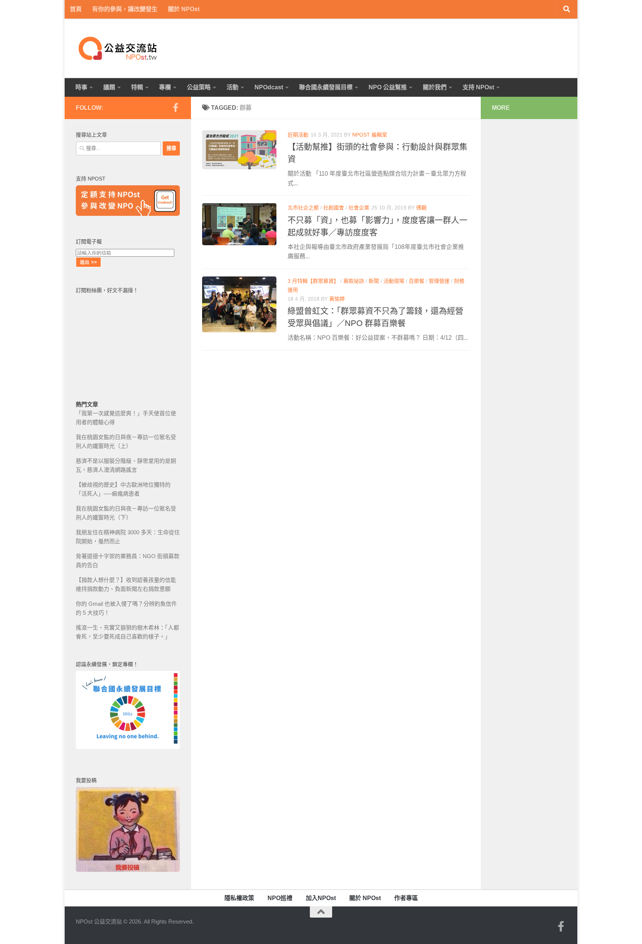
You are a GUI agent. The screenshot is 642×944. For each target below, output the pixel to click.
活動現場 (393, 281)
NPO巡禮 (280, 898)
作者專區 (406, 898)
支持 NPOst (478, 87)
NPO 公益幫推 (388, 87)
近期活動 (298, 135)
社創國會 (333, 208)
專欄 (165, 87)
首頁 (76, 9)
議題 (109, 87)
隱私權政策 (239, 898)
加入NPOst (321, 898)
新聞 (374, 281)
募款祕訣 (353, 281)
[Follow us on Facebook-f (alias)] (175, 107)
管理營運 (439, 281)
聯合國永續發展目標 (326, 87)
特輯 (137, 87)
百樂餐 (416, 281)
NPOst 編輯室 (369, 135)
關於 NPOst (184, 9)
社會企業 (358, 208)
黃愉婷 (337, 299)
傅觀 (421, 208)
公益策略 (199, 87)
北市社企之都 (303, 208)
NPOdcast (268, 87)
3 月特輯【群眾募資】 (313, 281)
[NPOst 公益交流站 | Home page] (118, 48)
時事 (81, 87)
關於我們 (435, 87)
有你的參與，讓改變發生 (125, 9)
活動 (233, 87)
